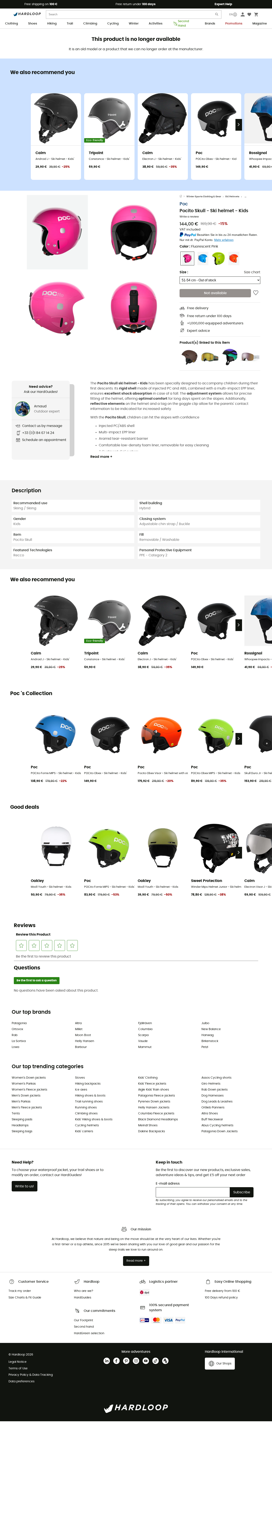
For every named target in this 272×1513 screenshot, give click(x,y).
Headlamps (20, 1125)
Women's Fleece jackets (29, 1089)
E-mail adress (168, 1183)
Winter (134, 23)
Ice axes (81, 1089)
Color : (199, 246)
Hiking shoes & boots (90, 1095)
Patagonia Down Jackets (219, 1131)
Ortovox (17, 1029)
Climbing (90, 23)
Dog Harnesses (212, 1095)
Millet (78, 1029)
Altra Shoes (209, 1113)
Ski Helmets (232, 196)
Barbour (81, 1047)
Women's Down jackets (29, 1077)
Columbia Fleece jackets (156, 1113)
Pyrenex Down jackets (154, 1101)
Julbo (205, 1023)
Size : (184, 272)
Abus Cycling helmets (217, 1125)
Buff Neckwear (212, 1119)
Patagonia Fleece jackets (156, 1095)
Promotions (233, 23)
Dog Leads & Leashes (216, 1101)
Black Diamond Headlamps (158, 1119)
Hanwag (207, 1035)
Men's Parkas (21, 1101)
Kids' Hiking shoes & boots (93, 1119)
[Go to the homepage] (183, 196)
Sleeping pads (22, 1119)
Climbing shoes (86, 1113)
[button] (57, 232)
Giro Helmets (210, 1083)
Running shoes (86, 1107)
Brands (210, 23)
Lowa (15, 1047)
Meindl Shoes (147, 1125)
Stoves (80, 1077)
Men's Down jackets (26, 1095)
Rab (14, 1035)
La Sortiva (19, 1041)
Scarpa (143, 1035)
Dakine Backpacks (151, 1131)
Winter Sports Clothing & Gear (203, 196)
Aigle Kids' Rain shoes (153, 1089)
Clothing (11, 23)
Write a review (189, 216)
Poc (184, 204)
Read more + (101, 456)
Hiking (52, 23)
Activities (155, 23)
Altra (78, 1023)
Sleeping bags (22, 1131)
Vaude (143, 1041)
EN (231, 14)
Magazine (259, 23)
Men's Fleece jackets (27, 1107)
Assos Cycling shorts (216, 1077)
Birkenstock (209, 1041)
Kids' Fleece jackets (152, 1083)
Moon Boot (83, 1035)
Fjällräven (145, 1023)
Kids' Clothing (147, 1077)
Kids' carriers (84, 1131)
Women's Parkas (24, 1083)
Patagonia (19, 1023)
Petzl (204, 1047)
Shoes (32, 23)
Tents (16, 1113)
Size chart (252, 272)
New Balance (211, 1029)
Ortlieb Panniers (212, 1107)
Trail (70, 23)
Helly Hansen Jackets (153, 1107)
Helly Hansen (84, 1041)
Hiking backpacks (88, 1083)
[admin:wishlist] (255, 293)
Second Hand (183, 23)
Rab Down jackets (214, 1089)
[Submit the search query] (217, 15)
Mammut (145, 1047)
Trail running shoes (89, 1101)
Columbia (145, 1029)
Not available (215, 293)
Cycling (113, 23)
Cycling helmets (87, 1125)
